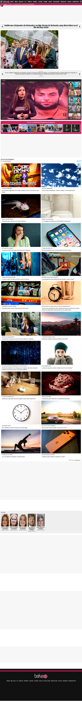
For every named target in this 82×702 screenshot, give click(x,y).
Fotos (10, 4)
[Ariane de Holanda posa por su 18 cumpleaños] (76, 128)
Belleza (13, 681)
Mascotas (54, 681)
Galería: (41, 122)
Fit (17, 681)
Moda (8, 681)
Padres (26, 681)
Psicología (46, 681)
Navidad (65, 681)
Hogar (36, 681)
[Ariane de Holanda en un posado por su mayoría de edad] (67, 128)
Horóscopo (72, 681)
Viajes (60, 681)
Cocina (31, 681)
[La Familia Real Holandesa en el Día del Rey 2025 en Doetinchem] (14, 128)
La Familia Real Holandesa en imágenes (23, 4)
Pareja (21, 681)
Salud (41, 681)
